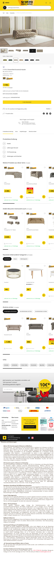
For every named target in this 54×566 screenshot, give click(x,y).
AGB (3, 420)
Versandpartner (15, 97)
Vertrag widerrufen (6, 425)
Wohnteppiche (23, 259)
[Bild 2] (11, 51)
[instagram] (32, 438)
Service (3, 423)
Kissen (15, 259)
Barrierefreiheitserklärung (14, 437)
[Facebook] (44, 113)
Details (9, 143)
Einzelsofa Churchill (7, 316)
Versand (10, 87)
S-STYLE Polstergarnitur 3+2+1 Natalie (12, 211)
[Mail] (50, 113)
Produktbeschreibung (8, 131)
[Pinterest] (47, 113)
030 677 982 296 (25, 122)
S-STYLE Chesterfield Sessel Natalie (33, 165)
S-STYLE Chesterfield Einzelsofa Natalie (34, 211)
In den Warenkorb (27, 102)
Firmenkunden (15, 423)
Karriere (13, 422)
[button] (6, 2)
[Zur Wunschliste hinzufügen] (50, 67)
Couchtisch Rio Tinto (30, 264)
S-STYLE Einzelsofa (29, 316)
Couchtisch (5, 264)
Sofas (4, 360)
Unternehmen (15, 420)
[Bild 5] (32, 51)
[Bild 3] (18, 51)
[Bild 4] (25, 51)
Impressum (14, 425)
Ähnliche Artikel (32, 131)
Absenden (29, 389)
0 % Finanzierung (11, 152)
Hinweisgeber (11, 436)
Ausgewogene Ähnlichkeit (10, 311)
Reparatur (4, 427)
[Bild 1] (3, 51)
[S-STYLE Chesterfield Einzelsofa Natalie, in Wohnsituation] (27, 31)
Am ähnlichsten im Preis (26, 311)
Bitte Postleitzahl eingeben (10, 93)
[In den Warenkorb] (21, 196)
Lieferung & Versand (12, 148)
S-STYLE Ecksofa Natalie (8, 165)
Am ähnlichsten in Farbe (41, 311)
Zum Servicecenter (29, 426)
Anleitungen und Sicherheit (14, 156)
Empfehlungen (23, 131)
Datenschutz (14, 427)
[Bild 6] (39, 51)
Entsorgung (4, 428)
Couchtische (7, 259)
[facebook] (29, 438)
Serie (16, 131)
